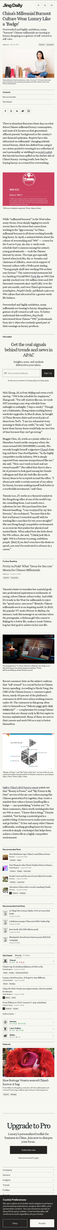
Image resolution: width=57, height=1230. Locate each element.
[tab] (18, 955)
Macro (5, 984)
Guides (11, 973)
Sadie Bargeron (14, 868)
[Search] (45, 5)
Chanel (44, 449)
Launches (20, 882)
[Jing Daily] (13, 6)
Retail (5, 973)
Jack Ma (36, 276)
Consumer (50, 45)
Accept (42, 1223)
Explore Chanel (8, 1014)
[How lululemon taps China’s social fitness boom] (5, 857)
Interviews (27, 871)
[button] (38, 5)
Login (36, 1158)
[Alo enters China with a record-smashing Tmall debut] (5, 890)
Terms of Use (44, 380)
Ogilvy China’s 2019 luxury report (20, 787)
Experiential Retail (22, 973)
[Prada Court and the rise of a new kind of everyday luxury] (5, 879)
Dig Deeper (7, 102)
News (19, 860)
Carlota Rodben (8, 980)
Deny (15, 1223)
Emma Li (12, 857)
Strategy (23, 893)
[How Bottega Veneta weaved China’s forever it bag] (28, 1062)
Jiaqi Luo (6, 45)
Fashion (42, 45)
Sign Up (48, 373)
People (19, 871)
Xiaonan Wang (7, 1005)
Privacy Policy (32, 380)
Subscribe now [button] (29, 1150)
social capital (45, 152)
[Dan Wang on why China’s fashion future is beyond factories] (5, 868)
